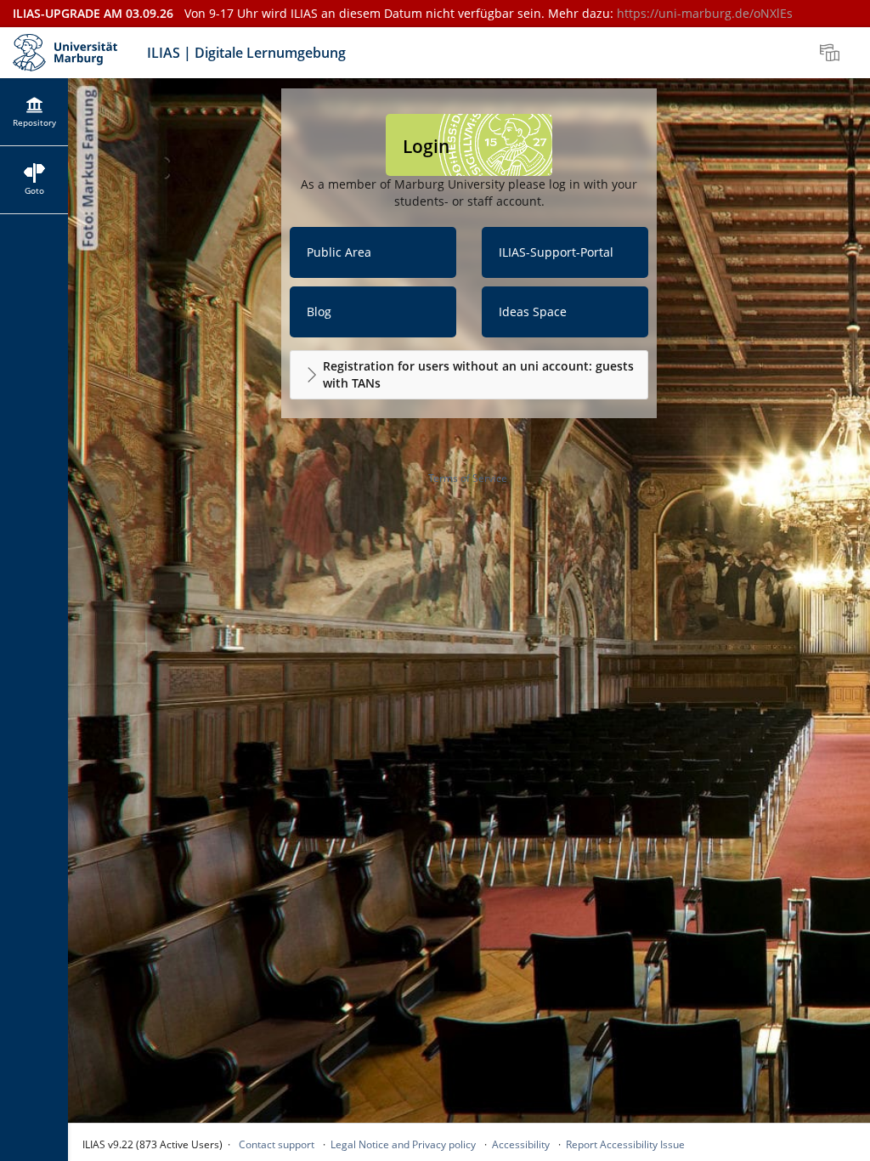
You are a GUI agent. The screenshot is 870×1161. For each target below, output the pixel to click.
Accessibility (521, 1144)
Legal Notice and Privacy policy (403, 1144)
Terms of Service (467, 478)
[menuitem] (831, 52)
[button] (469, 374)
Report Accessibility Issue (625, 1144)
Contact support (276, 1144)
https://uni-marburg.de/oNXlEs (705, 13)
